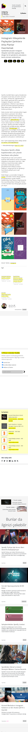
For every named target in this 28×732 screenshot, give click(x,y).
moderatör (11, 432)
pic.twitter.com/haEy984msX (9, 141)
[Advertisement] (14, 391)
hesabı (3, 176)
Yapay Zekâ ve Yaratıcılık (8, 16)
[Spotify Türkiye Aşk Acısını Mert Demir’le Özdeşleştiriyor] (14, 536)
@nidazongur (13, 128)
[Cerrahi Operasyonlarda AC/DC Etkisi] (6, 288)
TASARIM (24, 308)
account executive (13, 418)
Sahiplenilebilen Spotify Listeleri (6, 276)
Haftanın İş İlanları (8, 366)
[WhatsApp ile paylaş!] (18, 61)
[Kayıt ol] (24, 370)
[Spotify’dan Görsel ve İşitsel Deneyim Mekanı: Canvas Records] (14, 653)
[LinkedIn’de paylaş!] (14, 61)
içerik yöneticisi (12, 427)
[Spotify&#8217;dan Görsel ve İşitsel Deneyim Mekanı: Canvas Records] (18, 272)
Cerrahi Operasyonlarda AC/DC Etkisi (6, 293)
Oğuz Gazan (11, 304)
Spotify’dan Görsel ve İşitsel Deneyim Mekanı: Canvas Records (18, 278)
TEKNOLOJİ (24, 600)
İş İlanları (23, 13)
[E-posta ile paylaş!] (22, 61)
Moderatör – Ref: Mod (14, 430)
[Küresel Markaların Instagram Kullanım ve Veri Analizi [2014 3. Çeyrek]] (14, 694)
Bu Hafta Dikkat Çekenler (9, 364)
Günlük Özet (6, 361)
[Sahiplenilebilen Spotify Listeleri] (6, 272)
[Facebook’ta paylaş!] (5, 61)
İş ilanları (5, 411)
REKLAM (24, 562)
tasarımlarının (15, 119)
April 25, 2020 (19, 144)
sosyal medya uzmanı (14, 441)
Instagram (13, 262)
